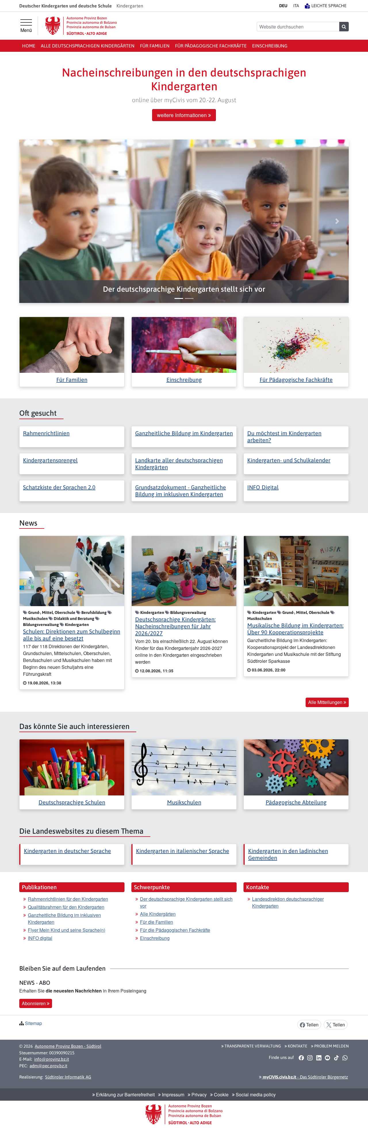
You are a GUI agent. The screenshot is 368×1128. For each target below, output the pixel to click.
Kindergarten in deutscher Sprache (67, 851)
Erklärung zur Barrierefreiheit (125, 1094)
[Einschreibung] (184, 344)
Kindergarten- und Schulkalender (288, 460)
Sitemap (33, 1023)
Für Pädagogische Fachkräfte (211, 45)
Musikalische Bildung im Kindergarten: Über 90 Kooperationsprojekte (295, 628)
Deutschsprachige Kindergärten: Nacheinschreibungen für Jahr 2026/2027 (175, 626)
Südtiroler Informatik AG (68, 1076)
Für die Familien (156, 922)
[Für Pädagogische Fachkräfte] (296, 344)
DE (283, 5)
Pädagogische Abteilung (296, 802)
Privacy (198, 1094)
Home (28, 45)
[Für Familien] (72, 344)
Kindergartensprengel (50, 460)
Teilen (312, 1024)
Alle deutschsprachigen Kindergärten (88, 45)
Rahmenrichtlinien (46, 433)
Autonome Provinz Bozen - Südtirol (68, 1046)
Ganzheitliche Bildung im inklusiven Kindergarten (64, 918)
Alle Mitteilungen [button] (326, 702)
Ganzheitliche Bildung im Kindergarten (184, 433)
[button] (184, 289)
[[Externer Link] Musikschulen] (184, 767)
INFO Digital (263, 487)
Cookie (221, 1094)
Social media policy (255, 1094)
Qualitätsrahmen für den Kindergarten (66, 907)
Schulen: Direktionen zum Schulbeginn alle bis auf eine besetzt (71, 635)
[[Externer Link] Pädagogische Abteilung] (296, 767)
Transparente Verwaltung (252, 1046)
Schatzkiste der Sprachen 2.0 (59, 487)
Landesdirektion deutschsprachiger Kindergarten (288, 902)
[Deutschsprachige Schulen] (72, 767)
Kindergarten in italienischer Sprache (182, 851)
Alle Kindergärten (158, 914)
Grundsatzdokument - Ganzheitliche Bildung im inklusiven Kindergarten (180, 490)
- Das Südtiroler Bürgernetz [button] (305, 1076)
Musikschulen (184, 802)
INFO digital (40, 938)
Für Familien (155, 45)
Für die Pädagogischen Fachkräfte (175, 930)
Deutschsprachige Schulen (72, 802)
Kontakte (297, 1046)
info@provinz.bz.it (51, 1059)
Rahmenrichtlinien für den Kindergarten (68, 899)
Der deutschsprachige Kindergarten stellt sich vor (186, 902)
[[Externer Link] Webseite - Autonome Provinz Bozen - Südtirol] (81, 25)
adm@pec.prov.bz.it (48, 1065)
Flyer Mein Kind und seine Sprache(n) (66, 930)
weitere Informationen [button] (182, 115)
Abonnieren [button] (34, 1003)
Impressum (172, 1094)
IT (296, 5)
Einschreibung (270, 45)
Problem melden (331, 1046)
